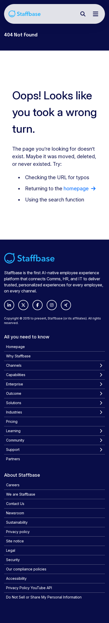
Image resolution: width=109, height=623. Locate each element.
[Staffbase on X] (23, 305)
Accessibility (16, 578)
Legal (10, 550)
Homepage (15, 346)
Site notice (15, 541)
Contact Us (15, 503)
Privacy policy (18, 531)
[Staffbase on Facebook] (37, 305)
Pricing (11, 421)
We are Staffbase (20, 494)
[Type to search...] (82, 13)
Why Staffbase (18, 356)
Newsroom (15, 513)
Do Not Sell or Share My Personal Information (44, 597)
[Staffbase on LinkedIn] (9, 305)
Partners (13, 459)
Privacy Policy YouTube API (29, 588)
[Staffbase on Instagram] (52, 305)
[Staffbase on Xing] (66, 305)
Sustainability (17, 522)
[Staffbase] (24, 13)
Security (13, 560)
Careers (13, 485)
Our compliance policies (26, 569)
